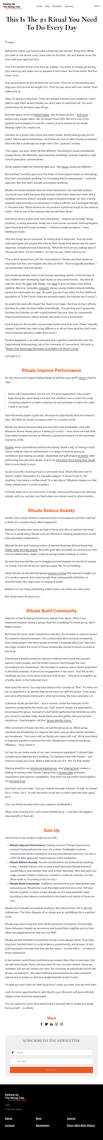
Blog (47, 6)
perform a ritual (57, 573)
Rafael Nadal (41, 114)
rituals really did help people (21, 549)
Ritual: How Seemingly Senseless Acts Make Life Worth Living (42, 348)
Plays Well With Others (81, 1125)
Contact (10, 1125)
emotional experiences (43, 768)
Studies (9, 447)
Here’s (82, 377)
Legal (7, 1105)
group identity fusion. (59, 720)
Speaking (69, 6)
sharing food (71, 768)
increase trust (17, 781)
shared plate (66, 772)
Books (39, 6)
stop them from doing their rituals (75, 460)
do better (83, 455)
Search (71, 1118)
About (97, 6)
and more (82, 114)
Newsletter (57, 6)
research (44, 288)
